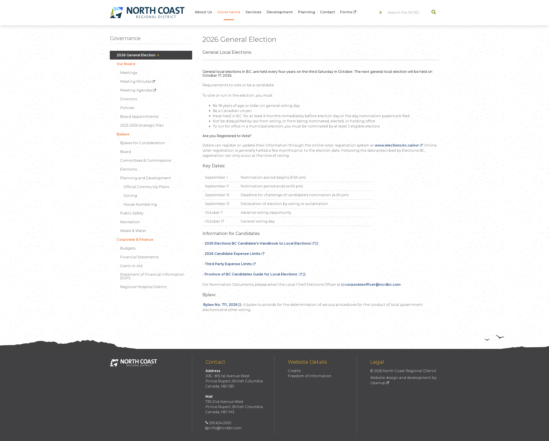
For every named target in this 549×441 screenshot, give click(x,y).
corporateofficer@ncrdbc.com (373, 285)
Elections (128, 169)
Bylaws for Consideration (142, 143)
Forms (346, 12)
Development (280, 12)
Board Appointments (139, 117)
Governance (228, 12)
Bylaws (123, 134)
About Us (203, 12)
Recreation (130, 222)
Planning (306, 12)
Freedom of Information (310, 376)
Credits (294, 371)
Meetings (128, 73)
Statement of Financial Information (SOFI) (152, 276)
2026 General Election (136, 55)
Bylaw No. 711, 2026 (220, 305)
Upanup (377, 383)
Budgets (127, 248)
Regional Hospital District (143, 287)
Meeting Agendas (136, 90)
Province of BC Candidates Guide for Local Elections (251, 274)
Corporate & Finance (135, 240)
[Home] (147, 12)
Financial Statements (139, 257)
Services (253, 12)
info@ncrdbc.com (225, 428)
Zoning (130, 196)
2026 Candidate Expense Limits (233, 254)
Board (125, 152)
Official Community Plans (146, 187)
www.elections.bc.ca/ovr (397, 145)
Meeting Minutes (135, 81)
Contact (327, 12)
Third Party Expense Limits (228, 264)
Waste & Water (133, 231)
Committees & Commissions (145, 160)
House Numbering (140, 204)
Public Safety (131, 213)
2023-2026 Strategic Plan (142, 125)
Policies (127, 108)
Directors (128, 99)
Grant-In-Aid (131, 266)
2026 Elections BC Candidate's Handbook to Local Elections (258, 243)
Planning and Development (145, 178)
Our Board (126, 64)
